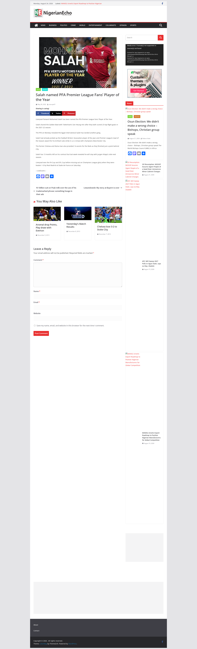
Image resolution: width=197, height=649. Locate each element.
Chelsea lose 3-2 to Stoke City (107, 228)
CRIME (73, 25)
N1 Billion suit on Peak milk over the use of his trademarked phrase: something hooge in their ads (56, 191)
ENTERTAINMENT (95, 25)
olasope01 (52, 104)
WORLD (82, 25)
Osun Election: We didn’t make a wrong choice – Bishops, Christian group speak (143, 128)
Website (37, 313)
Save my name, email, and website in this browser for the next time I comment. (70, 325)
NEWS (43, 25)
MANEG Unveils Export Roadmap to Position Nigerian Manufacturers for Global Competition (81, 4)
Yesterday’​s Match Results (76, 225)
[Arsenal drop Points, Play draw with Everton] (47, 208)
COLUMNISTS (111, 25)
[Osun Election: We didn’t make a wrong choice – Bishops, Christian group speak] (144, 110)
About (36, 625)
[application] (144, 54)
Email (37, 302)
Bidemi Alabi (146, 138)
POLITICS (63, 25)
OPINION (123, 25)
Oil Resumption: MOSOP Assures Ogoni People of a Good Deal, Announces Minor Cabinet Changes (151, 168)
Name (37, 291)
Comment (39, 260)
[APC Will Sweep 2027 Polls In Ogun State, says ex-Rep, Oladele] (133, 265)
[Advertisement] (144, 547)
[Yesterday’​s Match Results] (77, 208)
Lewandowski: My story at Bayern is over (101, 188)
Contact (36, 631)
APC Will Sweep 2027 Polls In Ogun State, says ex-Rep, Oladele (151, 263)
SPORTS (133, 25)
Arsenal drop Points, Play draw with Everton (46, 227)
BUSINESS (53, 25)
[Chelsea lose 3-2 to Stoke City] (108, 208)
